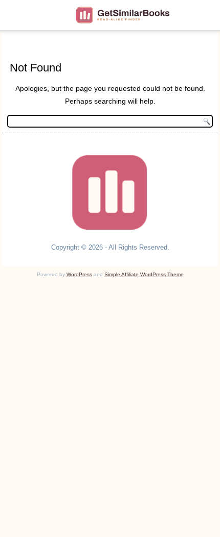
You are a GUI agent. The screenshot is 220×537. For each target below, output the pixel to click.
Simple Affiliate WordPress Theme (144, 274)
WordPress (79, 274)
